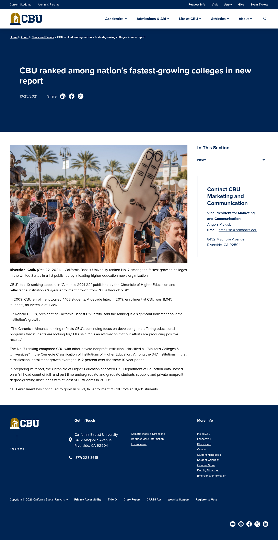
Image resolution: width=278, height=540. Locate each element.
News (202, 159)
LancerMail (204, 439)
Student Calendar (208, 460)
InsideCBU (203, 434)
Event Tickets (259, 4)
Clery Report (132, 499)
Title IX (112, 499)
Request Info (196, 4)
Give (241, 4)
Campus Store (206, 465)
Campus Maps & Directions (148, 434)
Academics (114, 18)
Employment (139, 444)
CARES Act (154, 499)
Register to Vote (206, 499)
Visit (215, 4)
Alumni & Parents (48, 4)
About (244, 18)
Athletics (218, 18)
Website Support (178, 499)
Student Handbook (209, 455)
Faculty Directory (208, 470)
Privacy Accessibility (87, 499)
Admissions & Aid (151, 18)
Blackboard (204, 444)
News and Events (43, 37)
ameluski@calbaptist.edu (238, 229)
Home (14, 37)
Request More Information (147, 439)
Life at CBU (188, 18)
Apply (228, 4)
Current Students (20, 4)
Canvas (201, 449)
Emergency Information (211, 476)
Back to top (17, 449)
